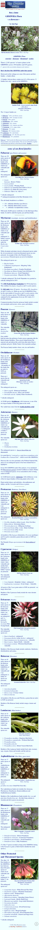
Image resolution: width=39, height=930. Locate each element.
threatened (24, 58)
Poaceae (5, 119)
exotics (31, 58)
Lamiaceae (6, 133)
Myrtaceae (6, 117)
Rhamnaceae (6, 136)
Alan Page (13, 926)
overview (8, 58)
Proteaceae (6, 125)
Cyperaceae (6, 127)
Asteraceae (6, 123)
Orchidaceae (6, 121)
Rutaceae (5, 131)
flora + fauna (13, 12)
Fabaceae (5, 116)
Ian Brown (19, 926)
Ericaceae (5, 129)
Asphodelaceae (7, 135)
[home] (15, 9)
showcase (16, 58)
